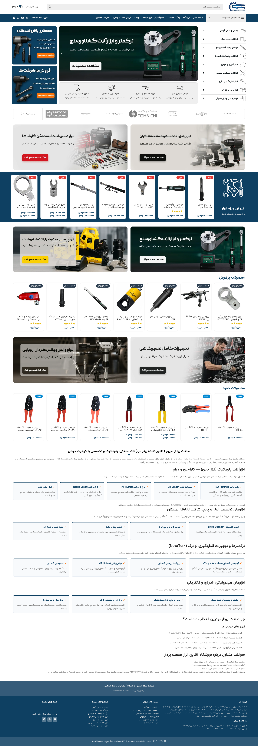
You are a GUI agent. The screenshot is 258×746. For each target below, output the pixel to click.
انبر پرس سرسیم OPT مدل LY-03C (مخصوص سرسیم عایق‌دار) (63, 430)
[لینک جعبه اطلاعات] (40, 17)
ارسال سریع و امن (180, 93)
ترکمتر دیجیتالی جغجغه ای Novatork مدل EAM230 (113, 207)
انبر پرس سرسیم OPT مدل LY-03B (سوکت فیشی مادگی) (96, 430)
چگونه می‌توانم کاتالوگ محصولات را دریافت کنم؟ (223, 668)
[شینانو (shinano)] (172, 114)
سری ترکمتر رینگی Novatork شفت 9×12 (26, 206)
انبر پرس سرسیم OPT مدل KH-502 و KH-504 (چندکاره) (162, 429)
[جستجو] (50, 7)
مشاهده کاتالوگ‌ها (151, 707)
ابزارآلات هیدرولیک (229, 39)
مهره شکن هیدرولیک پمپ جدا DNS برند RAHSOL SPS (129, 318)
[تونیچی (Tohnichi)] (57, 114)
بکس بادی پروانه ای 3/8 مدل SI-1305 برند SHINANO (29, 318)
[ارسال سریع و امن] (179, 88)
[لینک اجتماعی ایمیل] (55, 719)
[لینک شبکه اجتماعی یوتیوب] (22, 17)
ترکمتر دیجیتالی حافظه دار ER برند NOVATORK (97, 318)
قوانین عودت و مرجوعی (149, 716)
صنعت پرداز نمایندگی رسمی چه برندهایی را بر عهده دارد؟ (219, 662)
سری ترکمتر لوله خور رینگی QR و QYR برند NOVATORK (230, 318)
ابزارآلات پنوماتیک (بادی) (226, 56)
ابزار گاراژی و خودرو (229, 64)
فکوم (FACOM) (201, 113)
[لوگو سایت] (237, 6)
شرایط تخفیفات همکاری (149, 723)
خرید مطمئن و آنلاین (145, 93)
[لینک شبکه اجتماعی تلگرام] (14, 17)
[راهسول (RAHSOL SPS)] (114, 114)
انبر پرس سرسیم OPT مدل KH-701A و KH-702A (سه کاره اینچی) (130, 430)
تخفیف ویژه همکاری (111, 93)
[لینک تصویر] (187, 147)
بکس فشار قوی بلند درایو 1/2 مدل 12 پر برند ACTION (62, 318)
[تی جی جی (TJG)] (85, 114)
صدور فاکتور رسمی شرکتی (77, 93)
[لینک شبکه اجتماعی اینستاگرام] (27, 17)
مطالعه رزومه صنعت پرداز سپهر (146, 710)
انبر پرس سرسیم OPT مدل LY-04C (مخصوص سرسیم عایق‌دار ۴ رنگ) (29, 430)
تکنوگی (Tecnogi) (28, 113)
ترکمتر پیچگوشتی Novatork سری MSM (173, 206)
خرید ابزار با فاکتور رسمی (149, 719)
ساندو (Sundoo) (143, 113)
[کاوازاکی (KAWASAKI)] (230, 114)
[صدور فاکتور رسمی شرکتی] (76, 88)
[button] (194, 53)
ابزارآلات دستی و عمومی (227, 73)
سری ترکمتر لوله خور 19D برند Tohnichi (144, 206)
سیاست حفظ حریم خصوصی (147, 713)
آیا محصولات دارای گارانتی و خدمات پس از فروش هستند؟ (218, 665)
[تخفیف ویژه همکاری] (111, 88)
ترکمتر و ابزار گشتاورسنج (227, 47)
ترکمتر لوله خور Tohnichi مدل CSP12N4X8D (205, 207)
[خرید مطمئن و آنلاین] (145, 88)
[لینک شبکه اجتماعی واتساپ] (18, 17)
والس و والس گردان (229, 30)
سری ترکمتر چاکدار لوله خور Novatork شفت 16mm (54, 207)
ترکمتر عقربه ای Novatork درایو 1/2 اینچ (83, 206)
